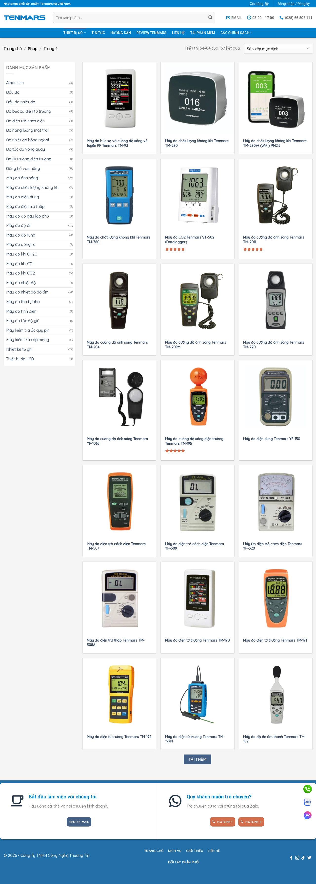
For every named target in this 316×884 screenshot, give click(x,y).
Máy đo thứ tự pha (23, 301)
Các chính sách (234, 33)
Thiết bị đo (73, 33)
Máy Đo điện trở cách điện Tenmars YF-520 (272, 546)
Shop (33, 48)
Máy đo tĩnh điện (21, 311)
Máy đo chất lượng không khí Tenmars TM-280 (197, 143)
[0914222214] (308, 789)
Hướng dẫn (120, 33)
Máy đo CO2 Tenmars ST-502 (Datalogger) (189, 239)
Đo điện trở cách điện (25, 120)
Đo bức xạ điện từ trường (28, 111)
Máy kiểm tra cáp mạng (27, 339)
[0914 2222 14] (308, 802)
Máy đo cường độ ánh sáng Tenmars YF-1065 (117, 441)
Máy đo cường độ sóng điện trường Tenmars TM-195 (194, 441)
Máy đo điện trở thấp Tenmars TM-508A (116, 642)
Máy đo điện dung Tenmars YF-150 (271, 439)
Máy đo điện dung (22, 196)
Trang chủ (13, 48)
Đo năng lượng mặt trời (27, 130)
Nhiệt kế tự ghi (19, 349)
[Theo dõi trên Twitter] (309, 858)
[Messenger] (308, 815)
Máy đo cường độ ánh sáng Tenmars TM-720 (273, 344)
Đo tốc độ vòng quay (25, 149)
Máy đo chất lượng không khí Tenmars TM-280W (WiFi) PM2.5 (275, 143)
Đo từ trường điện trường (28, 158)
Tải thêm (198, 759)
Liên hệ (178, 33)
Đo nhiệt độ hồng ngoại (27, 139)
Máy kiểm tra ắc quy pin (28, 330)
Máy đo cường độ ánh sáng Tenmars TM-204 (117, 344)
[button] (259, 3)
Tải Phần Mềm (202, 33)
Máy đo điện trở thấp (25, 206)
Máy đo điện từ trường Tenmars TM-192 (119, 737)
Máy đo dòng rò (21, 244)
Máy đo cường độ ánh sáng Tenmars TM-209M (195, 344)
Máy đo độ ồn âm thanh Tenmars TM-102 (274, 739)
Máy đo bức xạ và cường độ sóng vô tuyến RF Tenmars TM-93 (117, 143)
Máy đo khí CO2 (20, 273)
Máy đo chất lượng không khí (32, 187)
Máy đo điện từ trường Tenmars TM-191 (275, 640)
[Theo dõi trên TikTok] (303, 858)
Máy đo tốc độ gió (23, 320)
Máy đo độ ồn (19, 225)
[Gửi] (210, 18)
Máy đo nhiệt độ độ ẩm (27, 292)
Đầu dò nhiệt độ (20, 101)
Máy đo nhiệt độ (21, 282)
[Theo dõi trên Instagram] (297, 858)
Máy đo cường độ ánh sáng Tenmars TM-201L (273, 239)
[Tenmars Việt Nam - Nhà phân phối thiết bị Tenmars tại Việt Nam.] (24, 17)
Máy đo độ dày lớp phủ (27, 215)
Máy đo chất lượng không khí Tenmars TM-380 (118, 239)
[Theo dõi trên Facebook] (291, 858)
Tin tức (98, 33)
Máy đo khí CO (19, 263)
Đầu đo (13, 92)
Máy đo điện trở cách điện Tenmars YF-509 (194, 546)
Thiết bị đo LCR (20, 358)
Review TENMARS (152, 33)
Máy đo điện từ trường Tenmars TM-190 (197, 640)
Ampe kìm (15, 82)
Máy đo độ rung (20, 235)
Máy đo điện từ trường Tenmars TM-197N (195, 739)
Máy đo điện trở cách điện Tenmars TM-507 (116, 546)
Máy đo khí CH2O (22, 254)
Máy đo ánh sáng (22, 177)
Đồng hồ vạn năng (23, 168)
